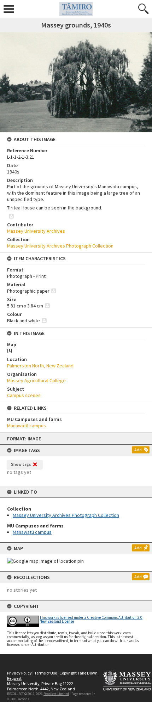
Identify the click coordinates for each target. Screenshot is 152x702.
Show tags (21, 464)
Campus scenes (24, 395)
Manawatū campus (32, 532)
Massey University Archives (36, 231)
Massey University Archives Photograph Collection (66, 515)
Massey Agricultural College (36, 380)
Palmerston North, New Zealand (40, 365)
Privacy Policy (19, 673)
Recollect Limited (56, 693)
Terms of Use (45, 673)
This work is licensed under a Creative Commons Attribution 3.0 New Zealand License (91, 619)
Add (138, 449)
